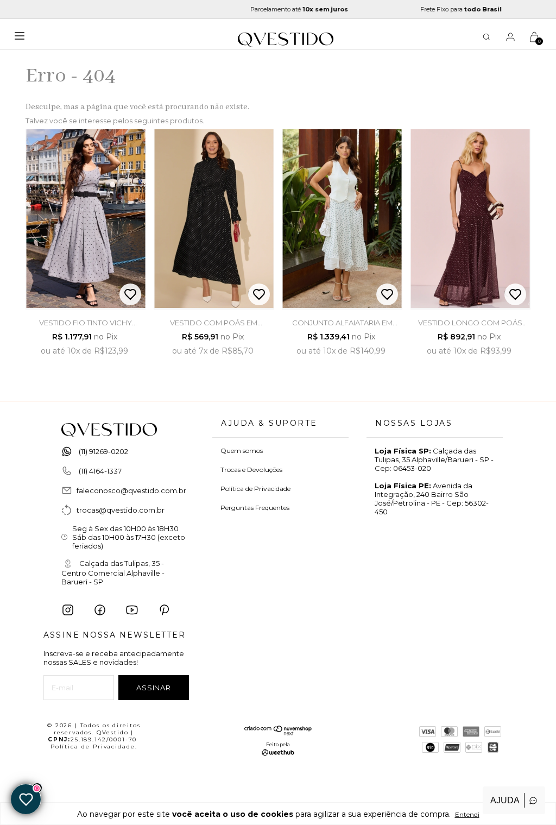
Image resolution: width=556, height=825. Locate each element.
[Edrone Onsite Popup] (278, 412)
